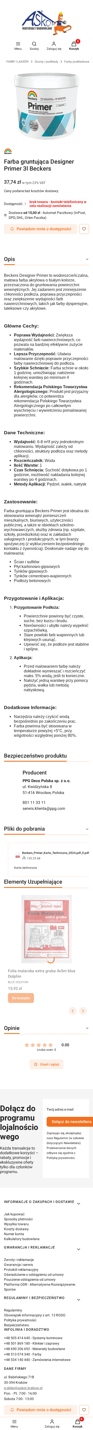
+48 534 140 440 (17, 1360)
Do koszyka (21, 998)
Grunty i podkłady (46, 61)
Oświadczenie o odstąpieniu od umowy (34, 1275)
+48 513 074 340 (17, 1354)
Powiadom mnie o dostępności (44, 229)
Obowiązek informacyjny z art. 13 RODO (34, 1315)
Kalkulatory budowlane (21, 1239)
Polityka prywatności (20, 1320)
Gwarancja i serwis (18, 1265)
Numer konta (14, 1234)
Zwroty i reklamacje (19, 1260)
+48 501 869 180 (17, 1343)
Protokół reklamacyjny (21, 1270)
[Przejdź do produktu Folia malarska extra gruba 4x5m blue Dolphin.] (46, 929)
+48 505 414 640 (17, 1338)
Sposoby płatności (18, 1219)
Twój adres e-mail (60, 1109)
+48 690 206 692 (17, 1349)
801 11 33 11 (34, 802)
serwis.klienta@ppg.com (44, 808)
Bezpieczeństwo (16, 1325)
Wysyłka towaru (16, 1224)
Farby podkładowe (76, 61)
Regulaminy (13, 1310)
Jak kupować (14, 1214)
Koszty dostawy (16, 1229)
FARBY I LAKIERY (17, 61)
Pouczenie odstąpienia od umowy (30, 1279)
